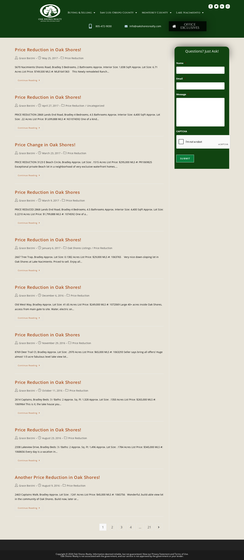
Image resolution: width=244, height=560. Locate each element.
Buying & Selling (80, 12)
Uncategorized (95, 105)
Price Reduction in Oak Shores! (48, 50)
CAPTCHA (181, 131)
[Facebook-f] (210, 6)
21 (149, 527)
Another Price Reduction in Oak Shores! (57, 477)
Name (181, 63)
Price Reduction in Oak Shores (47, 192)
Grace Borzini (27, 58)
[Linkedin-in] (222, 6)
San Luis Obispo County (117, 12)
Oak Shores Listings (79, 248)
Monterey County (155, 12)
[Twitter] (216, 6)
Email (180, 78)
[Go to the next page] (158, 527)
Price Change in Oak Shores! (45, 145)
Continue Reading (30, 79)
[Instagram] (228, 6)
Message (182, 94)
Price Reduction (74, 58)
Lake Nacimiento (188, 12)
